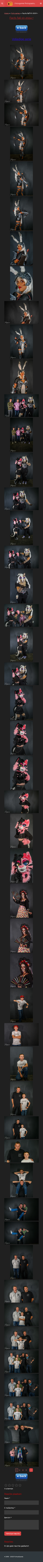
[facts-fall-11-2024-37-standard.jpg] (21, 1180)
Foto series (15, 13)
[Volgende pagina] (31, 1470)
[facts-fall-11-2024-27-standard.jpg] (21, 865)
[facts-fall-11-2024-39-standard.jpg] (21, 1233)
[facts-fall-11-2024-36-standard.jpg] (21, 1151)
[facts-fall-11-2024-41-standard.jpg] (21, 1291)
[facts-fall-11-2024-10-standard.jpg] (21, 341)
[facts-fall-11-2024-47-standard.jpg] (21, 1432)
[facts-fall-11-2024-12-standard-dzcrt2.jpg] (21, 405)
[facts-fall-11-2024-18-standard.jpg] (21, 586)
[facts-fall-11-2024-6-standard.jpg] (21, 213)
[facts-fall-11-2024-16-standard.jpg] (21, 527)
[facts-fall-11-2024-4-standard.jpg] (21, 143)
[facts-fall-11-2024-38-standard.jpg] (21, 1209)
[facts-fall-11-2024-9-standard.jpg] (21, 312)
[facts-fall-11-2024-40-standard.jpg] (21, 1262)
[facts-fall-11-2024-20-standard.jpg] (21, 644)
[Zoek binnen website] (2, 3)
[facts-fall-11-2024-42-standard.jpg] (21, 1314)
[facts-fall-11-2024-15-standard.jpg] (21, 499)
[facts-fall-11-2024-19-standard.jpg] (21, 615)
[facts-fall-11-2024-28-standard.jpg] (21, 900)
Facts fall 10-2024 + (30, 13)
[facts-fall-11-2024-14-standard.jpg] (21, 469)
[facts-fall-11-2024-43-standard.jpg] (21, 1338)
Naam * (7, 1498)
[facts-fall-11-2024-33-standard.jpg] (21, 1063)
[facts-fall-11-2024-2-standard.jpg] (21, 91)
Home (6, 13)
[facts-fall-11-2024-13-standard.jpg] (21, 434)
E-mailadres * (9, 1508)
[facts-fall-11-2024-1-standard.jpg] (21, 61)
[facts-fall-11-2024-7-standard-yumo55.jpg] (21, 248)
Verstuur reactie (13, 1533)
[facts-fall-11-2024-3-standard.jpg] (21, 114)
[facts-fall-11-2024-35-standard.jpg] (21, 1127)
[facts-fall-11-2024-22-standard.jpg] (21, 703)
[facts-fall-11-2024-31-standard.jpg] (21, 1005)
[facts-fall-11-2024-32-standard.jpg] (21, 1034)
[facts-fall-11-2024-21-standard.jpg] (21, 674)
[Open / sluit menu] (41, 3)
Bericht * (8, 1517)
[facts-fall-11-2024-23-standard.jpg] (21, 737)
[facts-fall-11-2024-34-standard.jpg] (21, 1098)
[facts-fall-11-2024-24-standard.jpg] (21, 772)
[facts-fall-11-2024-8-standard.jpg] (21, 283)
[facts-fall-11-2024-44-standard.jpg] (21, 1361)
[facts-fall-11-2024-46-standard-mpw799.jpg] (21, 1408)
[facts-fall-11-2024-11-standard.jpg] (21, 376)
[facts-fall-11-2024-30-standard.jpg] (21, 970)
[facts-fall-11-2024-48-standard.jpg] (21, 1455)
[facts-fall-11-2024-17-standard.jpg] (21, 557)
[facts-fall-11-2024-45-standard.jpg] (21, 1385)
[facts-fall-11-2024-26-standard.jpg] (21, 830)
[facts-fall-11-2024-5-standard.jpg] (21, 178)
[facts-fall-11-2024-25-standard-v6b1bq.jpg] (21, 802)
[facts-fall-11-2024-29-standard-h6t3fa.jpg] (21, 935)
